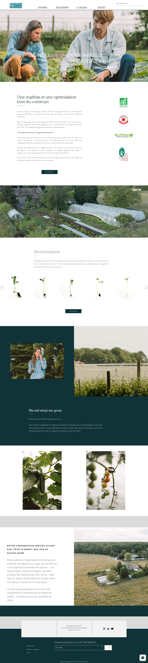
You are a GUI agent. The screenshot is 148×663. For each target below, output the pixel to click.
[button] (16, 287)
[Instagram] (104, 628)
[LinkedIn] (108, 628)
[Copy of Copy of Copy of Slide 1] (76, 80)
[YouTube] (112, 628)
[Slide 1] (71, 80)
